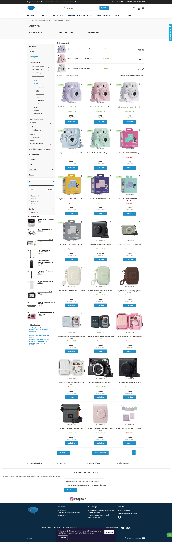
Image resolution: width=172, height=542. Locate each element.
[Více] (142, 15)
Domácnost (32, 46)
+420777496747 (119, 2)
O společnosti (31, 2)
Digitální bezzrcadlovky (37, 120)
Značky (31, 175)
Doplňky (36, 111)
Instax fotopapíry (37, 73)
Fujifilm (34, 212)
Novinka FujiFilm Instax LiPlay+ (39, 335)
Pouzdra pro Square (40, 95)
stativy (32, 141)
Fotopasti (33, 135)
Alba (35, 80)
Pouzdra (36, 83)
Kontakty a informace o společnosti (48, 2)
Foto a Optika (33, 57)
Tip (33, 204)
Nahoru (64, 453)
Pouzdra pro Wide (40, 89)
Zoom (34, 127)
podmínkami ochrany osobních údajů (94, 485)
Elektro (31, 52)
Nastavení (63, 538)
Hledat (104, 8)
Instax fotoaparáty (35, 62)
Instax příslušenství (38, 76)
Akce (33, 199)
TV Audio (32, 159)
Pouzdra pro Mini (40, 101)
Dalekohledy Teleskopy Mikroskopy (40, 149)
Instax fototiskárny (38, 70)
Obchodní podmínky (94, 512)
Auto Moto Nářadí (34, 154)
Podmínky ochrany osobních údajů (98, 515)
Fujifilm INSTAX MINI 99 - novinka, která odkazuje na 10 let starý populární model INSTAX (39, 341)
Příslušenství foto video (37, 144)
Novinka (35, 201)
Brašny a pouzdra (35, 138)
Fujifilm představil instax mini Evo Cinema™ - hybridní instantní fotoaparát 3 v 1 (40, 329)
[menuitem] (33, 15)
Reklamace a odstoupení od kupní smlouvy (101, 510)
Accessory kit (38, 114)
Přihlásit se (70, 490)
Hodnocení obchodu (67, 2)
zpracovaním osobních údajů (90, 481)
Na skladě (35, 196)
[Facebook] (119, 517)
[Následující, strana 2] (138, 452)
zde (92, 533)
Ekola (31, 165)
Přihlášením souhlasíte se (82, 481)
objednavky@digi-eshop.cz (136, 2)
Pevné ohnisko (36, 130)
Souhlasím (109, 532)
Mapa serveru (79, 2)
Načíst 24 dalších (100, 453)
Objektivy (33, 123)
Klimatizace (33, 170)
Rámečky (37, 108)
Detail (129, 167)
